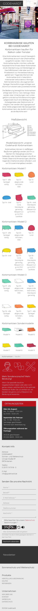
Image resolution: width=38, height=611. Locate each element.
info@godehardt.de (9, 474)
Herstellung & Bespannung (13, 578)
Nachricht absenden (11, 541)
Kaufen (5, 581)
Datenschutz (30, 520)
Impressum (6, 599)
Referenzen (6, 583)
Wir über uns (7, 594)
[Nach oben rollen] (33, 606)
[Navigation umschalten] (35, 3)
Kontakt (5, 597)
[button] (18, 527)
